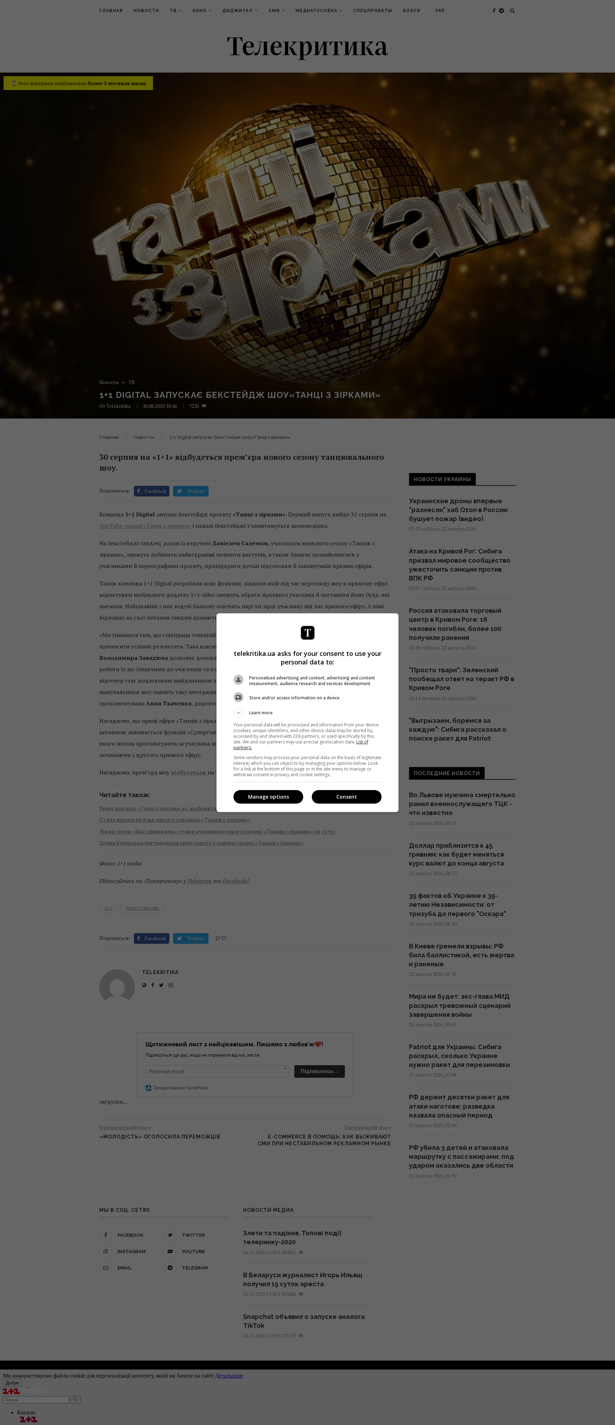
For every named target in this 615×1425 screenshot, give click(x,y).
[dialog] (307, 712)
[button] (307, 713)
